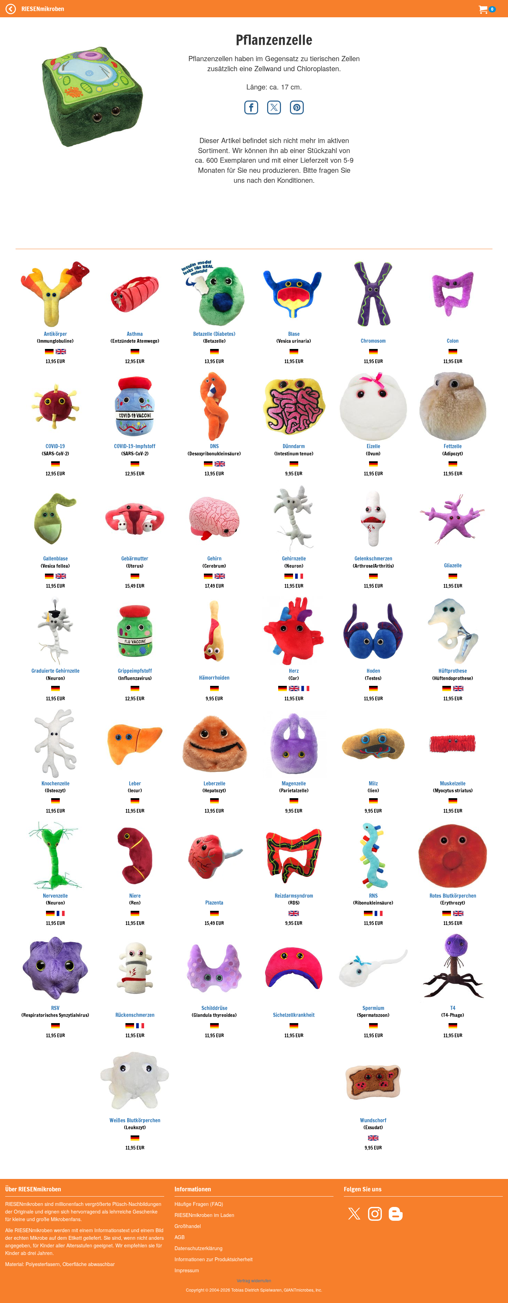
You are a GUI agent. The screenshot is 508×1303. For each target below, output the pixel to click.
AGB (180, 1237)
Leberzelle (214, 783)
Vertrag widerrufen (254, 1280)
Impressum (187, 1270)
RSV (55, 1008)
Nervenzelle (55, 895)
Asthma (135, 334)
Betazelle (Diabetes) (214, 334)
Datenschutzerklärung (199, 1248)
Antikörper (55, 334)
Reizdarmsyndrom (294, 895)
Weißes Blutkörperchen (135, 1120)
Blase (294, 334)
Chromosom (373, 340)
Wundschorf (373, 1120)
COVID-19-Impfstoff (135, 446)
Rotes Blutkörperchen (453, 895)
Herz (294, 670)
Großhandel (188, 1225)
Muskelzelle (452, 783)
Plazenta (214, 902)
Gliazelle (453, 565)
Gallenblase (55, 558)
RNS (373, 895)
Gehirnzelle (294, 558)
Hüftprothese (453, 670)
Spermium (373, 1008)
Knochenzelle (55, 783)
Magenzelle (294, 783)
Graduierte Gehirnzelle (55, 670)
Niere (135, 895)
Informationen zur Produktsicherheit (214, 1259)
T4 (452, 1008)
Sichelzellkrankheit (293, 1015)
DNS (214, 446)
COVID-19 (55, 446)
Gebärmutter (134, 558)
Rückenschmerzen (134, 1015)
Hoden (373, 670)
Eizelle (373, 446)
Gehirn (214, 558)
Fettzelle (453, 446)
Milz (373, 783)
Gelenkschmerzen (373, 558)
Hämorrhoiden (214, 677)
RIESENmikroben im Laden (204, 1214)
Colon (453, 340)
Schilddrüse (214, 1008)
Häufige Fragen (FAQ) (199, 1203)
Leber (135, 783)
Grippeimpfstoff (135, 670)
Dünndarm (294, 446)
